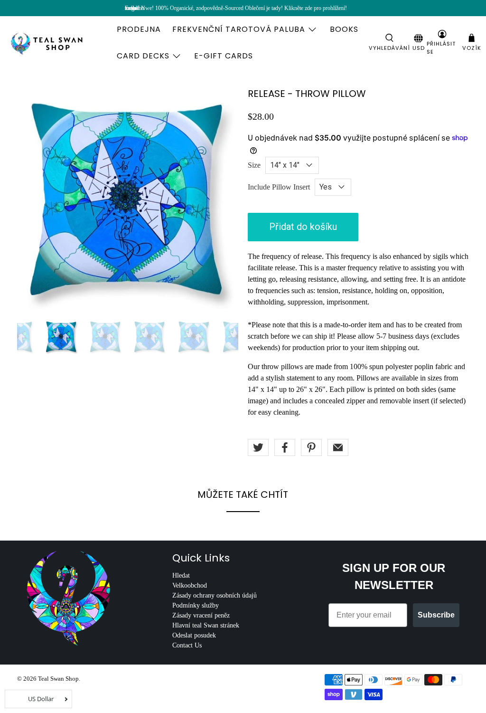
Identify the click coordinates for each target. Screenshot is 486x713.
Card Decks (143, 55)
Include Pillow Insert (279, 187)
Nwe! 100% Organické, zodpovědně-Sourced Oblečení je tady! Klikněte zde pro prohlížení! (244, 8)
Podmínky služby (195, 605)
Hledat (181, 575)
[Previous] (32, 199)
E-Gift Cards (223, 55)
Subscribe (436, 615)
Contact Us (187, 645)
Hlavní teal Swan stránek (205, 625)
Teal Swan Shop (58, 678)
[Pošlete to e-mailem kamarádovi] (337, 447)
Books (344, 29)
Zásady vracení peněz (201, 615)
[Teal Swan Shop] (57, 42)
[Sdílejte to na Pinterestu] (311, 447)
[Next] (223, 199)
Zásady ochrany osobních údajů (214, 595)
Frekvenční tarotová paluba (238, 29)
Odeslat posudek (194, 635)
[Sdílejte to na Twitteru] (258, 447)
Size (254, 165)
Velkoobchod (189, 585)
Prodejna (139, 29)
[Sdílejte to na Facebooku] (284, 447)
